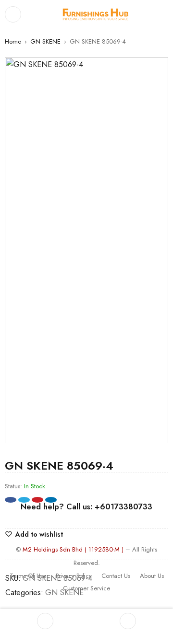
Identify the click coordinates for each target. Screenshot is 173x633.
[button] (156, 69)
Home (13, 41)
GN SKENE (45, 41)
